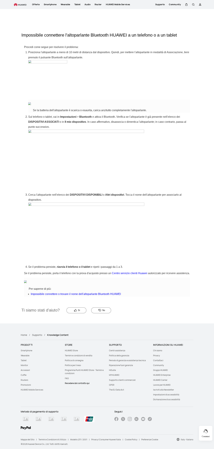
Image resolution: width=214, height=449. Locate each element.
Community (158, 365)
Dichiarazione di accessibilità (166, 399)
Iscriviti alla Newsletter (163, 389)
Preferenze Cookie (149, 439)
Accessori (25, 370)
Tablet (24, 360)
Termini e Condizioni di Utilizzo (52, 439)
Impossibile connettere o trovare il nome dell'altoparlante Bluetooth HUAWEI (76, 294)
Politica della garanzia (119, 355)
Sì (79, 310)
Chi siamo (157, 350)
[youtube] (143, 419)
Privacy (156, 355)
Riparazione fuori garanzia (121, 365)
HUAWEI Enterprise (162, 375)
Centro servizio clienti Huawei (129, 273)
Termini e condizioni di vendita (78, 355)
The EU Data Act (116, 389)
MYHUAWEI (114, 375)
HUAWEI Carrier (160, 380)
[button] (186, 4)
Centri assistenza (117, 350)
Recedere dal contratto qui (77, 383)
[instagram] (130, 419)
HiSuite (112, 370)
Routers (24, 380)
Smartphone (26, 350)
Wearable (25, 355)
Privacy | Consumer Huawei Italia (106, 439)
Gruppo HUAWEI (160, 370)
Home (24, 334)
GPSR (111, 384)
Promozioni (26, 384)
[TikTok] (150, 419)
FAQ (67, 378)
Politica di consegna (74, 360)
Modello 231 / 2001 (78, 439)
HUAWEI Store (71, 350)
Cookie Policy (131, 439)
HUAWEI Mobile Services (32, 389)
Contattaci (158, 360)
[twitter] (123, 419)
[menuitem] (41, 350)
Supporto (37, 334)
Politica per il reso (73, 365)
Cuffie (23, 375)
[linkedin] (136, 419)
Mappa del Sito (27, 439)
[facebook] (116, 419)
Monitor (24, 365)
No (103, 310)
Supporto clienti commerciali (122, 380)
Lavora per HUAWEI (162, 384)
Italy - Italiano (187, 439)
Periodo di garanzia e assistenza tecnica (127, 360)
